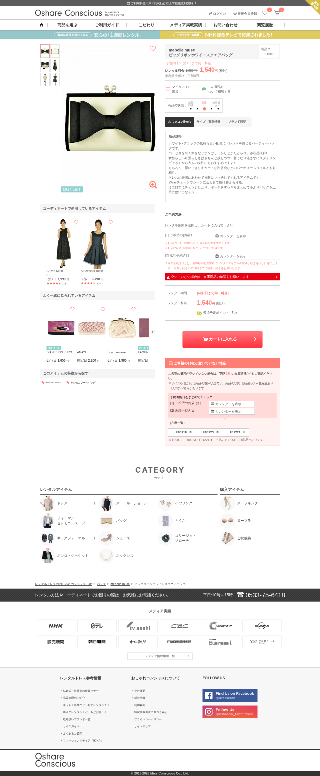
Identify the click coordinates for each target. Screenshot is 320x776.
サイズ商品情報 (208, 121)
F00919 (184, 432)
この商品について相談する (219, 89)
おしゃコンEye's (179, 121)
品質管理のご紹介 (74, 697)
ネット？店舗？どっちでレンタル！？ (86, 705)
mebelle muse (182, 50)
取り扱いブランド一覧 (76, 719)
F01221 (238, 432)
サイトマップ (142, 726)
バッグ (101, 584)
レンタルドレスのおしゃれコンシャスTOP (63, 584)
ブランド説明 (237, 121)
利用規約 (139, 705)
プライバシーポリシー (148, 719)
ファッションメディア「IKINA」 (83, 740)
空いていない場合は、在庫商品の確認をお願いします (210, 277)
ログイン (219, 13)
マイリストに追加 (182, 89)
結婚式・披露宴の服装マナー (81, 690)
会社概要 (139, 690)
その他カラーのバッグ (83, 382)
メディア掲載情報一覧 (160, 656)
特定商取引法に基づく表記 (150, 712)
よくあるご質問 (72, 733)
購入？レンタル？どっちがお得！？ (85, 712)
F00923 (211, 432)
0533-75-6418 (264, 595)
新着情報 (139, 697)
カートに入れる (222, 339)
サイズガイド (71, 726)
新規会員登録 (246, 13)
